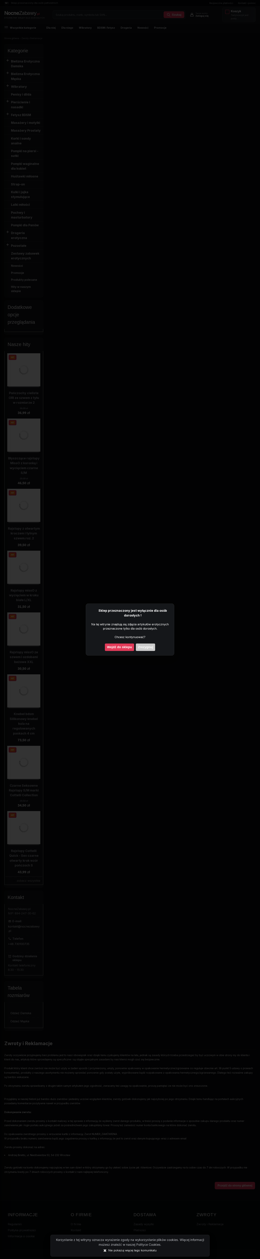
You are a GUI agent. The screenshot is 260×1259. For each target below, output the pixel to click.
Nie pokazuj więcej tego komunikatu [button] (132, 1250)
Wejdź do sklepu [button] (119, 647)
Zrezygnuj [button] (145, 647)
